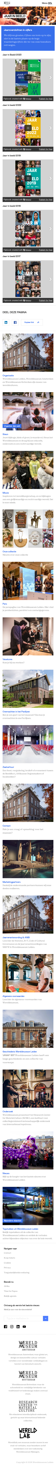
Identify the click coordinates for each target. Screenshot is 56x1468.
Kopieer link (29, 322)
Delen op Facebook (15, 322)
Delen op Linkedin (6, 322)
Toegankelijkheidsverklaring (16, 1273)
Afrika (7, 1286)
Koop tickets (9, 1258)
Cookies (7, 1263)
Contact (7, 1253)
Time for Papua (10, 1291)
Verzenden (45, 1318)
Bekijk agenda (10, 1296)
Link (28, 360)
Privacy (7, 1268)
